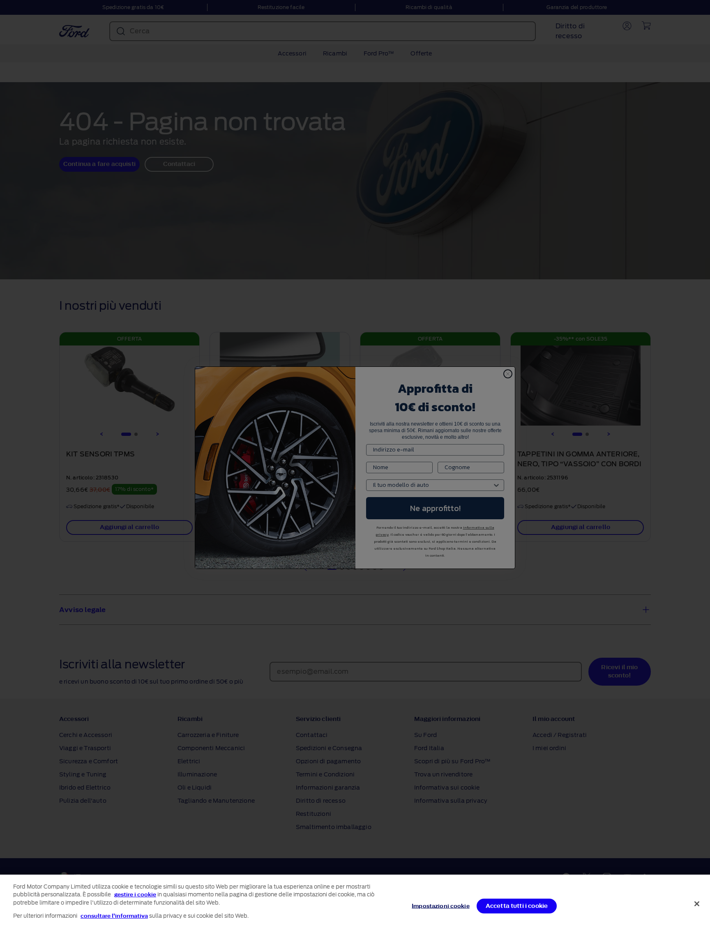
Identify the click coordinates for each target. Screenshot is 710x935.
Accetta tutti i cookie (517, 906)
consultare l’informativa (114, 916)
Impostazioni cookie (440, 906)
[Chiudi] (697, 904)
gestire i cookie (135, 894)
